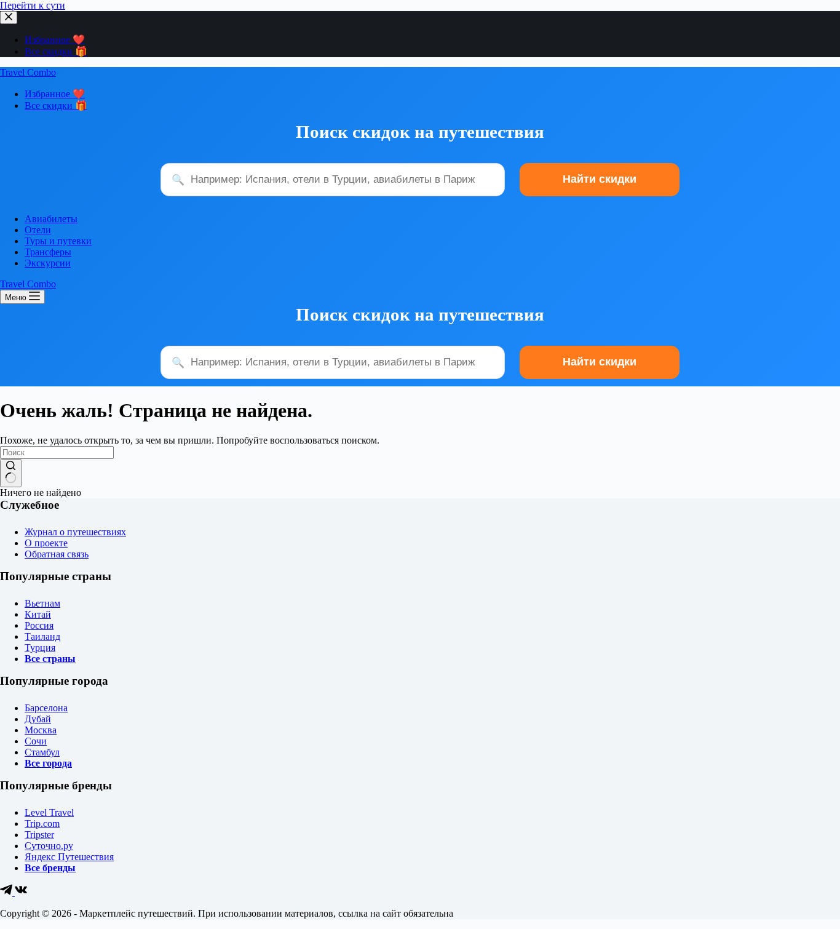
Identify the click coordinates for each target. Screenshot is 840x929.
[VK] (21, 892)
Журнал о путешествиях (75, 532)
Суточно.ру (49, 845)
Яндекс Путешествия (69, 856)
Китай (38, 614)
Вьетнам (42, 603)
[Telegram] (7, 892)
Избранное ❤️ (55, 39)
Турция (40, 647)
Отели (38, 230)
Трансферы (48, 252)
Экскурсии (48, 263)
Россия (39, 625)
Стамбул (42, 752)
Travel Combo (28, 72)
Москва (41, 730)
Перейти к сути (32, 5)
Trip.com (42, 823)
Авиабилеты (51, 218)
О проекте (46, 543)
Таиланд (42, 636)
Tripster (39, 834)
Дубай (38, 719)
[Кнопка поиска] (11, 473)
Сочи (36, 741)
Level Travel (49, 812)
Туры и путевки (58, 241)
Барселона (46, 708)
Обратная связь (57, 554)
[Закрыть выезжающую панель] (8, 17)
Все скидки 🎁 (56, 51)
